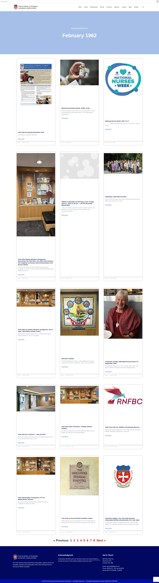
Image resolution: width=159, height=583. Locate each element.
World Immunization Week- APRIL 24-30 (76, 108)
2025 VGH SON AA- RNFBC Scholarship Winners (122, 427)
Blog (130, 7)
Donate (136, 7)
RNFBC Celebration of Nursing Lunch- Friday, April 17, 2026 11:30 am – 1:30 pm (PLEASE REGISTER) (78, 203)
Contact (124, 7)
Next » (101, 540)
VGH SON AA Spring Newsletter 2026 (31, 132)
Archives (109, 7)
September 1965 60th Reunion (115, 197)
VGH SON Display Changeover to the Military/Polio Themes (31, 498)
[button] (143, 7)
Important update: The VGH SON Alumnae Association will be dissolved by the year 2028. (122, 519)
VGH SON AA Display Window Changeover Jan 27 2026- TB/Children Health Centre (35, 330)
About (86, 7)
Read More (21, 139)
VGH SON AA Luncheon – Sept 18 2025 (31, 434)
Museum (116, 7)
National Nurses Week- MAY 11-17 (117, 121)
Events (102, 7)
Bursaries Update (68, 358)
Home (80, 7)
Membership (94, 7)
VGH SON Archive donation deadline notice (77, 518)
